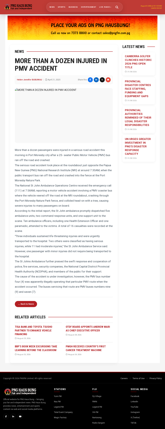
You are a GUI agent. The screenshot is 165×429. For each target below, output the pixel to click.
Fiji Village (96, 396)
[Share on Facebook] (90, 79)
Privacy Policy (156, 378)
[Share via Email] (108, 79)
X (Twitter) (135, 417)
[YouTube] (20, 416)
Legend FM (59, 407)
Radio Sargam (98, 423)
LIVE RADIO (104, 7)
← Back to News (26, 304)
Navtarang (97, 417)
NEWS (52, 7)
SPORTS (61, 7)
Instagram (135, 412)
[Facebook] (6, 416)
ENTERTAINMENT (88, 7)
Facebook (135, 396)
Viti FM (95, 412)
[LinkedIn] (13, 416)
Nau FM (57, 401)
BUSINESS (73, 7)
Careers (124, 378)
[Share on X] (102, 79)
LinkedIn (134, 401)
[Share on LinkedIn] (96, 79)
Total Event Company (63, 412)
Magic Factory (60, 417)
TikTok (133, 423)
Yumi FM (58, 396)
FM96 (94, 401)
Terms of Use (139, 378)
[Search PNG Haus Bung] (117, 7)
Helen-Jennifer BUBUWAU (29, 79)
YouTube (134, 407)
